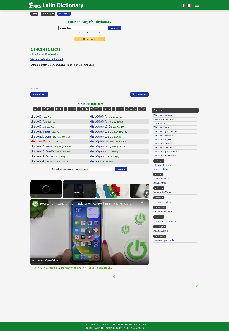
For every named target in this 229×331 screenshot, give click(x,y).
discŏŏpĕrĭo (106, 116)
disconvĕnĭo (48, 156)
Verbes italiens (160, 169)
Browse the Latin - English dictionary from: (70, 169)
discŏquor (104, 156)
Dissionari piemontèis (164, 240)
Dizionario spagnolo (163, 147)
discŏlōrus (43, 126)
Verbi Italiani (159, 123)
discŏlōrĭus (43, 121)
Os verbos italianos (162, 211)
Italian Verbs (159, 182)
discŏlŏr (41, 116)
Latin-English (48, 13)
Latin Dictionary (161, 178)
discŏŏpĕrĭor (107, 121)
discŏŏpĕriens (51, 161)
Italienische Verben (162, 192)
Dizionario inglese (162, 139)
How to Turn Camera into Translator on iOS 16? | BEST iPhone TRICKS (86, 203)
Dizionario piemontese (164, 155)
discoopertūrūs (107, 126)
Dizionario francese (163, 135)
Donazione (89, 39)
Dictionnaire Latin (162, 165)
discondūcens (50, 136)
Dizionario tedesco (162, 143)
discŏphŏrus (108, 141)
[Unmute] (36, 196)
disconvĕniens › (139, 94)
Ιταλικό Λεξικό (160, 230)
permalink (34, 88)
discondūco (64, 13)
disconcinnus (45, 131)
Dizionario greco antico (165, 131)
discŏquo (104, 151)
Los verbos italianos (163, 202)
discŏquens (108, 146)
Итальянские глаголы (164, 221)
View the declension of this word (46, 59)
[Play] (32, 196)
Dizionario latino (161, 127)
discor (102, 161)
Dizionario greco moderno (166, 151)
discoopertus (108, 131)
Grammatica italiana (163, 119)
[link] (35, 204)
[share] (142, 202)
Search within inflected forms (91, 33)
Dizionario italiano (162, 115)
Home (34, 13)
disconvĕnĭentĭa (51, 151)
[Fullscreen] (60, 196)
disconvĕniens (51, 146)
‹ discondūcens (39, 94)
